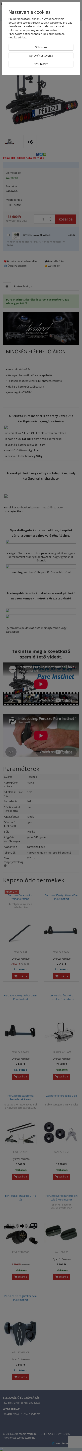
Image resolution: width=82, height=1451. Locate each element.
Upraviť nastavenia (41, 55)
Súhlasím (41, 47)
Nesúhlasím (41, 64)
